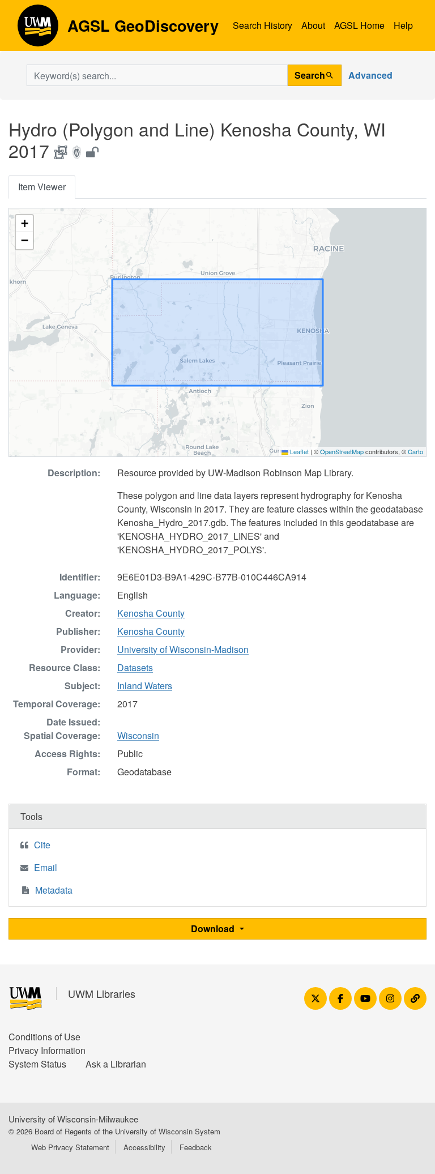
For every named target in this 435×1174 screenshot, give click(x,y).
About (313, 25)
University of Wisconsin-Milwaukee (73, 1119)
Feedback (196, 1147)
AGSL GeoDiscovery (38, 29)
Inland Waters (144, 685)
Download (214, 928)
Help (403, 25)
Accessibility (144, 1147)
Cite (42, 844)
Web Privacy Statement (70, 1147)
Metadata (53, 889)
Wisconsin (138, 735)
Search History (262, 25)
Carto (415, 451)
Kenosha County (151, 613)
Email (45, 867)
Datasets (135, 667)
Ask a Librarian (116, 1063)
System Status (37, 1063)
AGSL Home (359, 25)
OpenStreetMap (342, 451)
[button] (24, 223)
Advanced (370, 75)
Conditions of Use (44, 1036)
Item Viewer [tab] (42, 186)
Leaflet (298, 451)
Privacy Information (47, 1050)
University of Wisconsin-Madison (183, 649)
